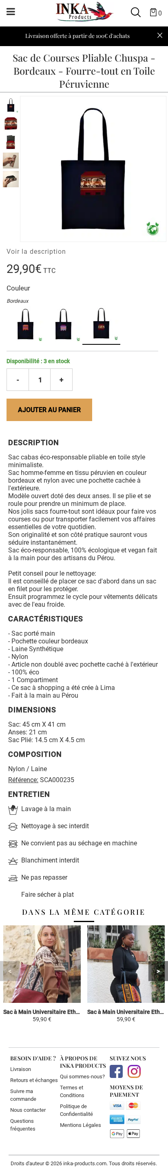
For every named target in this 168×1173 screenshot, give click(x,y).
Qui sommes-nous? (82, 1076)
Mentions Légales (80, 1125)
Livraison (20, 1069)
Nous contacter (28, 1110)
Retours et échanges (34, 1080)
